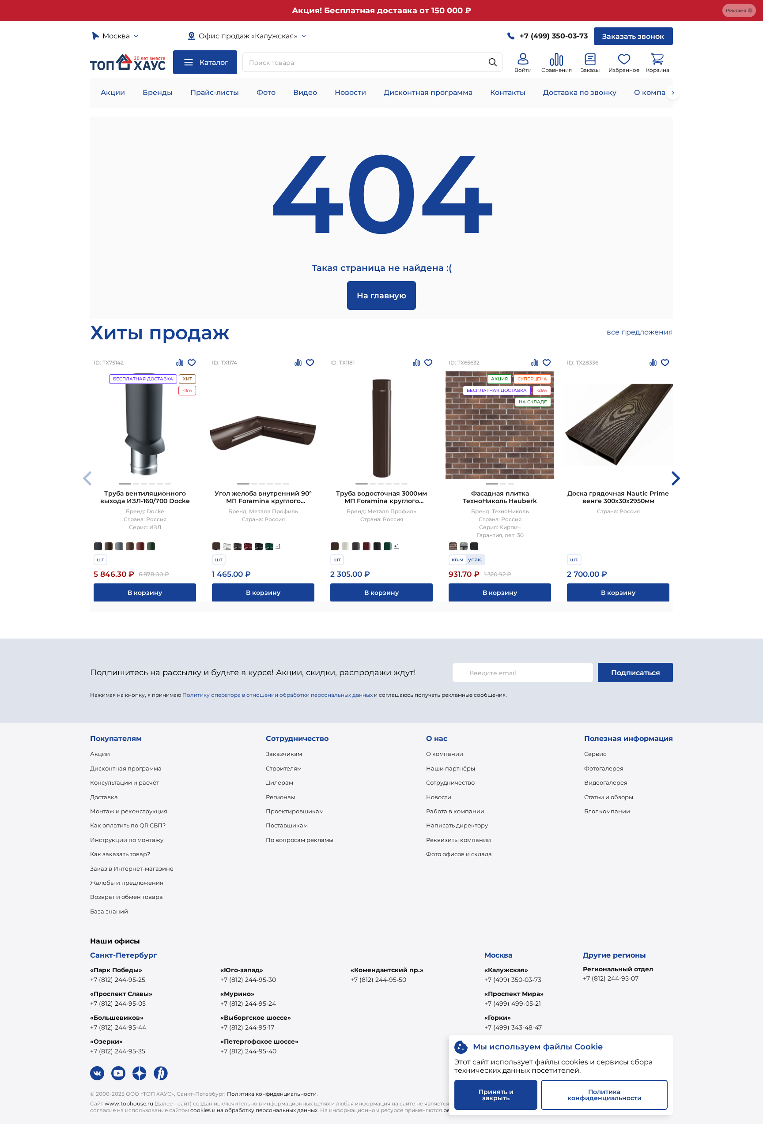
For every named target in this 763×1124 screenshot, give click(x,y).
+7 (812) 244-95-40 (248, 1051)
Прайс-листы (214, 92)
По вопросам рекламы (299, 839)
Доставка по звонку (579, 92)
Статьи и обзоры (608, 797)
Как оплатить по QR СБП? (128, 825)
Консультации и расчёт (124, 782)
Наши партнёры (450, 768)
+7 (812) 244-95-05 (118, 1003)
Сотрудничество (450, 782)
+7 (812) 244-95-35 (117, 1051)
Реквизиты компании (458, 839)
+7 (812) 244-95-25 (117, 980)
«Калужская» (506, 970)
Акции (113, 92)
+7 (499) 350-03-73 (512, 980)
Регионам (280, 797)
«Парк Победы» (116, 970)
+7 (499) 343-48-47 (513, 1027)
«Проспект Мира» (514, 994)
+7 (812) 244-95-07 (610, 978)
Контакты (507, 92)
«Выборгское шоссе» (255, 1018)
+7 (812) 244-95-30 (248, 980)
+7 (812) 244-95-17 (247, 1027)
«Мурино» (237, 994)
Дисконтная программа (428, 92)
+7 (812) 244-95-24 (248, 1003)
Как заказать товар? (120, 853)
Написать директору (457, 825)
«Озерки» (106, 1041)
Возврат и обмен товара (126, 896)
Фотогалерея (603, 768)
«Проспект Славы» (121, 994)
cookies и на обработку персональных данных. (254, 1110)
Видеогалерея (605, 782)
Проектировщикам (295, 811)
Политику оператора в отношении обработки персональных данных (277, 695)
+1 (278, 546)
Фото (266, 92)
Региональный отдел (618, 969)
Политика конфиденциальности (272, 1093)
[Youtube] (118, 1073)
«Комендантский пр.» (387, 970)
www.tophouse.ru (129, 1103)
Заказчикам (284, 753)
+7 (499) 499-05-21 (512, 1003)
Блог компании (607, 811)
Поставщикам (287, 825)
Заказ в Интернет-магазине (132, 868)
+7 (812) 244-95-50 (378, 980)
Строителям (284, 768)
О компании (657, 92)
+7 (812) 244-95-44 (118, 1027)
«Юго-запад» (241, 970)
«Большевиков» (117, 1018)
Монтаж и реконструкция (128, 811)
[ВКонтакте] (97, 1073)
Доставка (104, 797)
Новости (350, 92)
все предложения (640, 332)
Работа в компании (455, 811)
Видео (305, 92)
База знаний (109, 911)
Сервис (595, 753)
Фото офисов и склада (459, 853)
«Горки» (497, 1018)
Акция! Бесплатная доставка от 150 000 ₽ (381, 10)
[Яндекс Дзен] (139, 1073)
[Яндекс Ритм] (161, 1073)
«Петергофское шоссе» (259, 1041)
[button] (125, 484)
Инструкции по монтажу (126, 839)
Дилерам (279, 782)
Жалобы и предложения (126, 882)
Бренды (158, 92)
